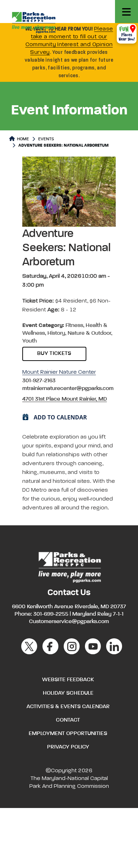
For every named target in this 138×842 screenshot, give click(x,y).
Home (22, 139)
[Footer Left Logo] (69, 566)
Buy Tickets (54, 353)
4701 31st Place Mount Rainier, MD (64, 399)
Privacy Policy (68, 747)
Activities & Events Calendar (68, 707)
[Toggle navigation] (126, 11)
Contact (68, 720)
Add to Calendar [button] (60, 417)
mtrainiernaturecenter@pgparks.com (68, 388)
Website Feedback (68, 680)
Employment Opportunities (68, 733)
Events (46, 139)
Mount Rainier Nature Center (59, 372)
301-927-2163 (39, 381)
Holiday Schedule (68, 693)
